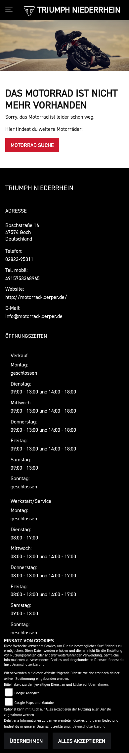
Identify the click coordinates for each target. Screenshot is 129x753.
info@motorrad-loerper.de (34, 316)
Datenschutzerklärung (28, 664)
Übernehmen (26, 741)
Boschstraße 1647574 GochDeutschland (22, 232)
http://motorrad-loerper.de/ (36, 297)
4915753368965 (22, 278)
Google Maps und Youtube (34, 703)
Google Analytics (27, 693)
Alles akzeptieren (81, 741)
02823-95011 (19, 259)
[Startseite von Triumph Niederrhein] (29, 10)
